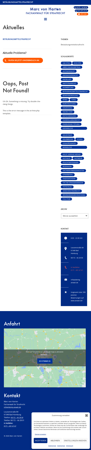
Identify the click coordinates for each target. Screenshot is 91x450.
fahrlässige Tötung (71, 124)
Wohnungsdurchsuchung (74, 195)
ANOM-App (67, 79)
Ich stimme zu (44, 361)
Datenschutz (52, 446)
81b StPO (77, 63)
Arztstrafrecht (69, 83)
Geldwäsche (68, 139)
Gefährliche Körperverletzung (70, 128)
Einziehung (67, 108)
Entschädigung (69, 116)
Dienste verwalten (40, 434)
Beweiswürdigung (70, 96)
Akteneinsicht (69, 71)
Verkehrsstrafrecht (71, 191)
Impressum (69, 446)
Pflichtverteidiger (70, 162)
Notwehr (78, 158)
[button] (86, 415)
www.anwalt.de (76, 301)
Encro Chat (67, 112)
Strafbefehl (68, 175)
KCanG (79, 139)
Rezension (67, 166)
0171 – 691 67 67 (10, 426)
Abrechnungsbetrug (71, 67)
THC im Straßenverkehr (73, 183)
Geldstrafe (67, 135)
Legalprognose (69, 143)
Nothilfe (66, 158)
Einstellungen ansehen (75, 440)
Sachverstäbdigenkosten (73, 170)
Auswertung (68, 87)
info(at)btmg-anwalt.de (12, 407)
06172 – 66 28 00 (81, 7)
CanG (73, 100)
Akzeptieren (40, 440)
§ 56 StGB (66, 199)
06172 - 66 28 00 (77, 258)
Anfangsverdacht (70, 75)
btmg (65, 100)
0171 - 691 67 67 (77, 270)
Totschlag (67, 187)
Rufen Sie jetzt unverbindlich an (23, 60)
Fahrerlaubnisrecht (71, 120)
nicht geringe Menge (72, 154)
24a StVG (66, 63)
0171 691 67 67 (82, 11)
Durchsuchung (69, 104)
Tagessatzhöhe (69, 179)
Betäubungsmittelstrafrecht (75, 91)
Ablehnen (55, 440)
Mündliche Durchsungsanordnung (73, 147)
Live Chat (84, 14)
